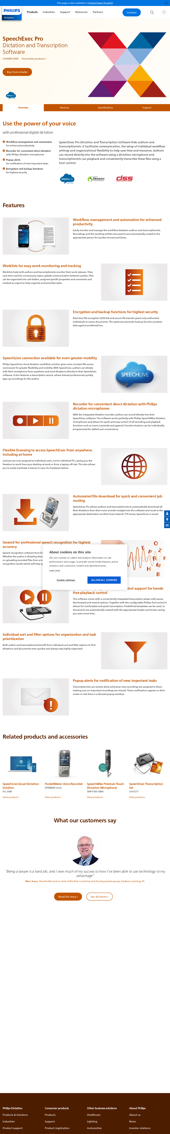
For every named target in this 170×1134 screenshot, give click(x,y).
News (132, 1121)
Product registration (57, 1128)
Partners (98, 12)
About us (134, 1114)
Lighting (92, 1121)
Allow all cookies (104, 580)
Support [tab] (146, 107)
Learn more (54, 570)
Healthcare (93, 1114)
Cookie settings (66, 580)
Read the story (68, 896)
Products (32, 12)
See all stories (99, 896)
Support (65, 12)
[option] (22, 772)
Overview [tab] (23, 107)
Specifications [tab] (105, 107)
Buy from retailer (17, 72)
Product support (13, 1128)
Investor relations (139, 1128)
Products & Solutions (15, 1114)
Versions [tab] (64, 107)
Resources (81, 12)
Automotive (94, 1128)
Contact (131, 12)
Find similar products (33, 59)
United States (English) (100, 3)
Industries (49, 12)
